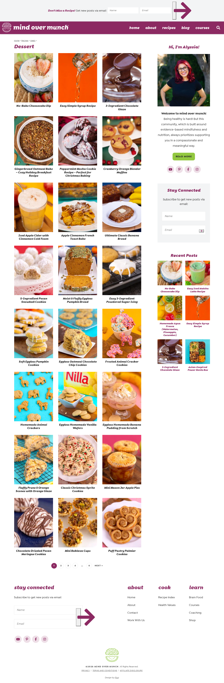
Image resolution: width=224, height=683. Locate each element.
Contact (132, 612)
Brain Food (196, 597)
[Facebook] (188, 169)
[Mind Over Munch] (35, 27)
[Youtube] (170, 169)
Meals (32, 40)
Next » (99, 565)
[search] (218, 27)
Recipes (168, 27)
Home (134, 27)
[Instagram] (197, 169)
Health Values (167, 605)
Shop (192, 620)
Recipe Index (166, 597)
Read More (184, 156)
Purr (117, 677)
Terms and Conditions (105, 670)
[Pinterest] (179, 169)
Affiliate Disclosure (131, 670)
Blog (185, 27)
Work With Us (136, 620)
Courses (202, 27)
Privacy (86, 670)
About (150, 27)
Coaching (195, 612)
